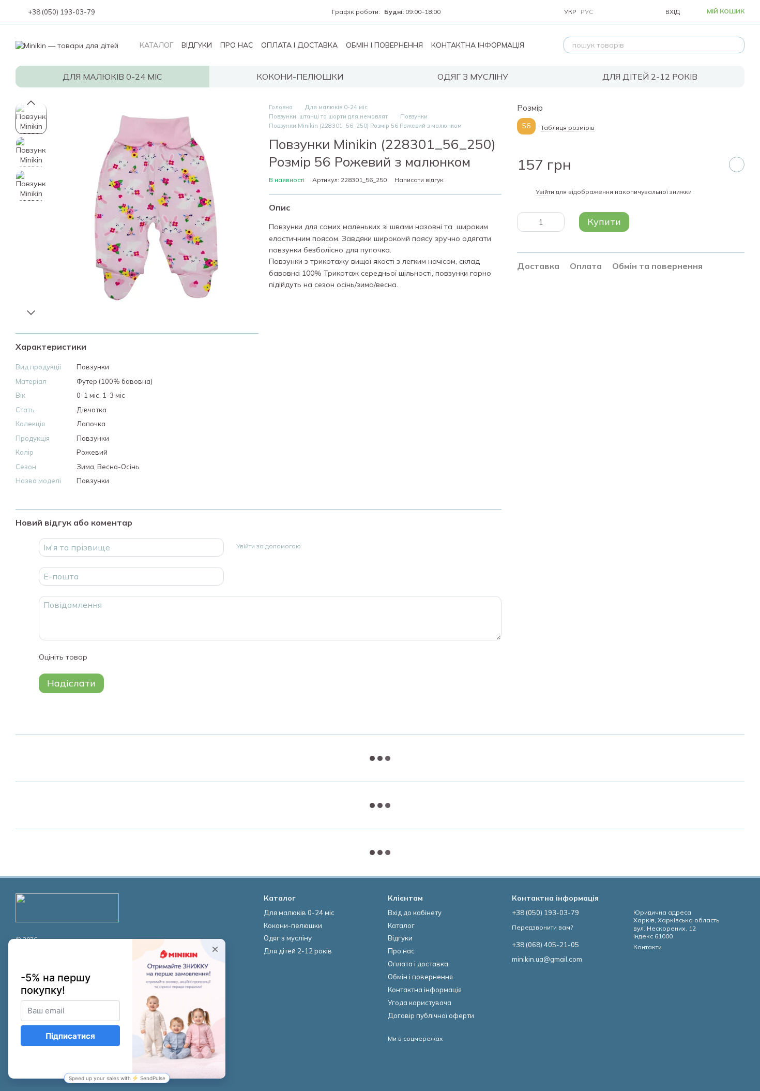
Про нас (236, 45)
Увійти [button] (545, 192)
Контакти (647, 947)
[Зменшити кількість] (525, 222)
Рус (587, 12)
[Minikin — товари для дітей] (67, 907)
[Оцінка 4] (154, 657)
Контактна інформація (477, 45)
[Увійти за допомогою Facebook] (312, 546)
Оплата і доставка (299, 45)
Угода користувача (419, 1002)
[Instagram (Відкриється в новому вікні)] (112, 12)
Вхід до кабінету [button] (415, 912)
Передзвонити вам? (542, 927)
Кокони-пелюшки (299, 76)
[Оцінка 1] (104, 657)
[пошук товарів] (736, 45)
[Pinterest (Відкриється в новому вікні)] (161, 12)
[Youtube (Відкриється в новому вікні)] (136, 12)
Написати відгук (419, 180)
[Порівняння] (610, 12)
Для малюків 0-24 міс (112, 76)
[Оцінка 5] (170, 657)
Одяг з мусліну (472, 76)
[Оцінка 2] (121, 657)
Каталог (156, 45)
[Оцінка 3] (137, 657)
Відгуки (196, 45)
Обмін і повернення (384, 45)
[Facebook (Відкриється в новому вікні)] (124, 12)
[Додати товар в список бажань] (736, 165)
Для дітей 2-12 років (649, 76)
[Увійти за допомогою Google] (329, 546)
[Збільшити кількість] (557, 222)
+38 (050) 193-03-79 (61, 12)
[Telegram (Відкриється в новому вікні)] (149, 12)
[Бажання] (633, 12)
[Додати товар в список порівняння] (711, 165)
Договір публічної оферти (431, 1015)
